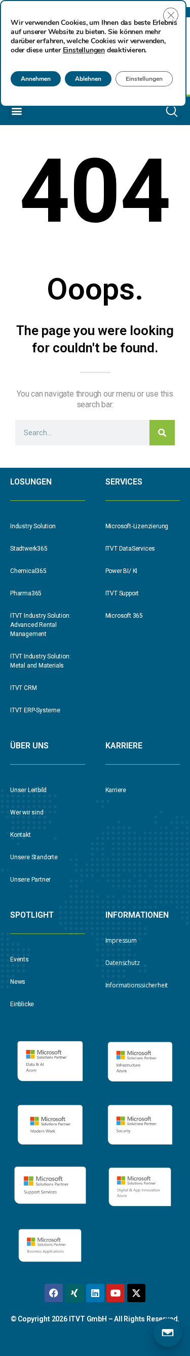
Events (19, 959)
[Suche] (162, 432)
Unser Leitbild (28, 790)
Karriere (115, 790)
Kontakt (20, 834)
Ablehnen (88, 79)
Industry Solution (33, 526)
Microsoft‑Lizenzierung (137, 526)
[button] (16, 110)
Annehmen (36, 79)
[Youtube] (115, 1293)
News (17, 981)
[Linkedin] (95, 1293)
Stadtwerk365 (29, 548)
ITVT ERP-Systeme (35, 710)
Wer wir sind (27, 812)
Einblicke (22, 1004)
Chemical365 (28, 571)
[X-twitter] (136, 1293)
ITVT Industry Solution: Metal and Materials (40, 661)
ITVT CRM (23, 687)
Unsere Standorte (34, 857)
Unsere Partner (30, 879)
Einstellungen (84, 50)
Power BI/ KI (121, 571)
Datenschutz (122, 962)
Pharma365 (26, 593)
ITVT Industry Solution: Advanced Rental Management (40, 625)
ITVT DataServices (130, 548)
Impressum (121, 940)
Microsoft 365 (124, 615)
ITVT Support (122, 593)
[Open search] (172, 111)
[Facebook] (54, 1293)
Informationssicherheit (136, 985)
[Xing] (74, 1293)
